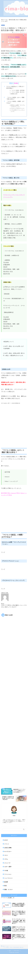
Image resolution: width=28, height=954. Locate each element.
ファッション (7, 874)
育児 (5, 885)
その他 (6, 870)
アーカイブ (4, 897)
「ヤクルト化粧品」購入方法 (17, 92)
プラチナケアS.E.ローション (17, 108)
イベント (6, 844)
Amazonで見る (15, 493)
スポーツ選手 (7, 866)
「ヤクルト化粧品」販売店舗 (17, 90)
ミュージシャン (8, 878)
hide (16, 83)
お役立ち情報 (7, 847)
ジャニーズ (7, 863)
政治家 (6, 882)
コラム (6, 859)
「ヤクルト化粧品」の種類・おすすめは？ (15, 102)
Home (10, 950)
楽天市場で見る (6, 493)
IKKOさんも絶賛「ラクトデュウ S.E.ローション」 (18, 106)
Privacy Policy (16, 950)
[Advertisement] (14, 428)
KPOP (6, 840)
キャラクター (7, 851)
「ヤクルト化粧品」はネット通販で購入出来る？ (15, 98)
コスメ (3, 25)
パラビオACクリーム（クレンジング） (18, 110)
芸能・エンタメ (8, 889)
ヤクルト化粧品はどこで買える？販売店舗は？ (15, 87)
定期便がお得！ (14, 93)
